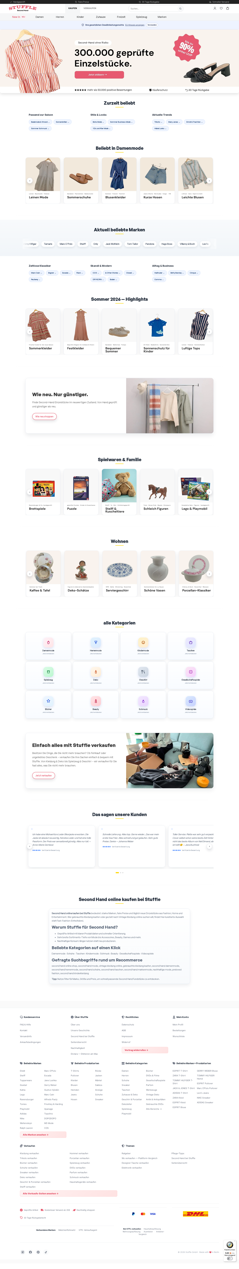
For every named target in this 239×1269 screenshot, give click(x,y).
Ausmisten (148, 1231)
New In (18, 16)
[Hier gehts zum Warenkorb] (227, 8)
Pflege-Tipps (178, 1153)
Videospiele (147, 953)
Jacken (98, 1075)
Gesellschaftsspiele (129, 953)
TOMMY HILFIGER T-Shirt (183, 1082)
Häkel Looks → (160, 128)
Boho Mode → (98, 122)
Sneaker (99, 1099)
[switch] (230, 1258)
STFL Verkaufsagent (88, 1230)
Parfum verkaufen (78, 1172)
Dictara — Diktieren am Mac (84, 1054)
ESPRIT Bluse (179, 1107)
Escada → (66, 273)
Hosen (74, 1099)
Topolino (48, 1113)
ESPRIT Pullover (205, 1083)
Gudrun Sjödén (51, 1090)
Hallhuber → (159, 273)
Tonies (23, 1104)
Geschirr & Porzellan (132, 1099)
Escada (47, 1075)
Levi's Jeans (203, 1093)
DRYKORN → (98, 279)
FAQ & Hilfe (25, 1024)
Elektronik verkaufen (132, 1167)
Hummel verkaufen (79, 1153)
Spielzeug (141, 16)
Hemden (75, 1090)
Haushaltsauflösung (152, 1229)
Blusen (74, 1085)
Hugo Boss (145, 244)
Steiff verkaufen (28, 1186)
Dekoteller (127, 1104)
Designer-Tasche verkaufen (135, 1163)
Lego (22, 1094)
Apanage (48, 1109)
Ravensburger (27, 1099)
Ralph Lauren (26, 1128)
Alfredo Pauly (50, 1099)
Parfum (149, 1085)
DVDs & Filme (152, 1075)
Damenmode (58, 953)
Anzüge (99, 1090)
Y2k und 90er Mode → (102, 128)
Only (74, 244)
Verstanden (152, 25)
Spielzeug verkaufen (80, 1163)
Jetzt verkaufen (43, 775)
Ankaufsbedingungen (30, 1042)
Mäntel (98, 1080)
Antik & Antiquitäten (155, 1099)
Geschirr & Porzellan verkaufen (35, 1182)
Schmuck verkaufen (79, 1177)
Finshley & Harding (53, 1104)
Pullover (75, 1075)
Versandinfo (26, 1036)
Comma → (159, 279)
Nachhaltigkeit (78, 1048)
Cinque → (194, 273)
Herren (60, 16)
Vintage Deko (152, 1094)
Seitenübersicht (78, 1042)
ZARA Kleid (178, 1097)
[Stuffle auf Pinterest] (38, 1252)
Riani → (79, 273)
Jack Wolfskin (91, 244)
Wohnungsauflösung (131, 1231)
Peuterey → (35, 279)
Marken (162, 16)
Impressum (127, 1036)
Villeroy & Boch (165, 244)
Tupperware (214, 244)
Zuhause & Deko (130, 1094)
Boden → (113, 279)
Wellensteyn (26, 1123)
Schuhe (70, 953)
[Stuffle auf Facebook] (30, 1252)
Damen (40, 16)
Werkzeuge (151, 1090)
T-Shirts (75, 1071)
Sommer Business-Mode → (121, 122)
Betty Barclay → (177, 273)
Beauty (114, 953)
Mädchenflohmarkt (66, 1230)
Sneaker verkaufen (29, 1172)
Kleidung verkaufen (29, 1153)
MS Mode (49, 1123)
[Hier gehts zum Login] (214, 8)
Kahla (22, 1090)
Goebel (23, 1085)
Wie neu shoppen (44, 416)
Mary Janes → (174, 122)
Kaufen (72, 8)
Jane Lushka (50, 1080)
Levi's (184, 244)
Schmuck (105, 953)
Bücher (149, 1071)
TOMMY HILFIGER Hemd (206, 1077)
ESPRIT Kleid (179, 1102)
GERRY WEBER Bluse (207, 1071)
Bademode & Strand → (40, 122)
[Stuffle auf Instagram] (22, 1252)
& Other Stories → (112, 273)
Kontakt (23, 1030)
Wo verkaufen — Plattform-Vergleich (139, 1158)
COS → (96, 273)
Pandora (128, 244)
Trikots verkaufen (28, 1158)
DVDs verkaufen (77, 1167)
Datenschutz (128, 1024)
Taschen (80, 953)
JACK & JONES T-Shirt (184, 1088)
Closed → (130, 273)
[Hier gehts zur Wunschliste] (221, 8)
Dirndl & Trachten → (194, 122)
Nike (22, 1118)
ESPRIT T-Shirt (180, 1071)
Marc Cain (49, 1094)
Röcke (98, 1071)
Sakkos (98, 1085)
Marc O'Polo (44, 244)
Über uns (75, 1024)
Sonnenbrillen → (62, 122)
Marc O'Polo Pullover (207, 1088)
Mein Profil (178, 1024)
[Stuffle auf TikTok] (46, 1252)
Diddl (22, 1071)
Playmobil (24, 1109)
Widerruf (126, 1042)
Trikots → (158, 122)
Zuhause (101, 16)
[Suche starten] (180, 8)
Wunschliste (179, 1036)
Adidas (23, 1113)
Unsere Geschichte (80, 1030)
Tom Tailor (110, 244)
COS (46, 1128)
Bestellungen (179, 1030)
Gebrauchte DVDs (154, 1104)
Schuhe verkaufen (29, 1167)
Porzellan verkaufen (79, 1158)
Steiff (61, 244)
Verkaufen (90, 8)
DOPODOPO (50, 1118)
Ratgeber (126, 1153)
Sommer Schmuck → (40, 128)
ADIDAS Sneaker (205, 1102)
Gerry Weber (50, 1085)
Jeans (74, 1094)
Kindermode (92, 953)
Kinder (80, 16)
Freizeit (121, 16)
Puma (197, 244)
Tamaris (26, 244)
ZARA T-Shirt (179, 1075)
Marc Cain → (36, 273)
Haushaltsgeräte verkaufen (83, 1182)
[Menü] (234, 1241)
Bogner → (52, 273)
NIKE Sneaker (203, 1097)
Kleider (74, 1080)
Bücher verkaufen (28, 1163)
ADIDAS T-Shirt (180, 1093)
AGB (124, 1030)
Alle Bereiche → (154, 1109)
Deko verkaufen (27, 1177)
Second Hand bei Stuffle (83, 1036)
